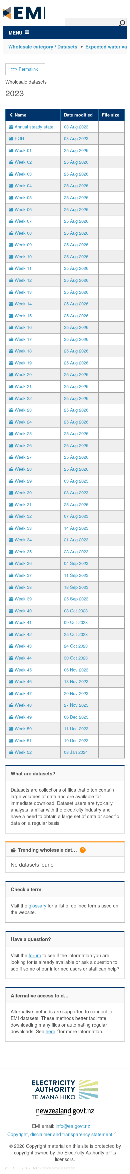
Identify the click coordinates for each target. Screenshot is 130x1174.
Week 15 (23, 315)
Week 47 (23, 693)
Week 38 (23, 587)
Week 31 (23, 504)
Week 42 (23, 634)
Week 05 (23, 197)
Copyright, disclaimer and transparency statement (59, 1134)
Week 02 (23, 162)
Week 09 (23, 244)
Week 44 (23, 658)
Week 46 (23, 681)
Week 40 (23, 610)
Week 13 (23, 292)
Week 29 (23, 481)
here (50, 1031)
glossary (37, 905)
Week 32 (23, 516)
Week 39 (23, 598)
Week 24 (23, 422)
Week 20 (23, 374)
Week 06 (23, 209)
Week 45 (23, 669)
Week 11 (23, 268)
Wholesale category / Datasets (42, 46)
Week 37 (23, 575)
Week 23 (23, 410)
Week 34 (23, 539)
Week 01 (23, 150)
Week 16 (23, 327)
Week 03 (23, 174)
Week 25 (23, 433)
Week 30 (23, 492)
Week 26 (23, 445)
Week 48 (23, 705)
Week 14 (23, 303)
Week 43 (23, 646)
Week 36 (23, 563)
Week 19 (23, 362)
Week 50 (23, 728)
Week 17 (23, 339)
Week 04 (23, 185)
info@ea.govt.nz (73, 1126)
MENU (15, 32)
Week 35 (23, 551)
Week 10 (23, 256)
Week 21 (23, 386)
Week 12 (23, 280)
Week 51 (23, 740)
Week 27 (23, 457)
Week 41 (23, 622)
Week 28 (23, 469)
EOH (19, 138)
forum (35, 955)
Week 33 (23, 528)
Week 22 (23, 398)
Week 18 (23, 351)
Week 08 (23, 233)
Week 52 (23, 752)
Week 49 (23, 717)
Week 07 (23, 221)
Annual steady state (34, 126)
